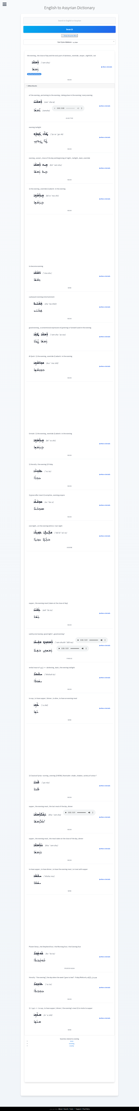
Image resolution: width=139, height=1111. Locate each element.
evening (71, 1044)
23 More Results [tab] (32, 86)
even (71, 1041)
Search (69, 29)
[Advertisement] (69, 237)
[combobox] (69, 21)
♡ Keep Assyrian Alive (69, 36)
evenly (72, 1046)
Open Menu (5, 4)
